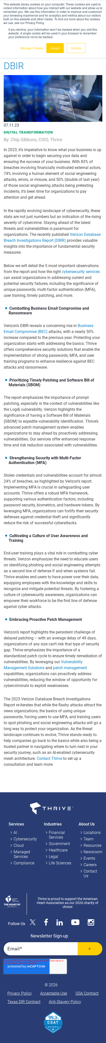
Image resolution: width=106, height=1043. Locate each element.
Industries (53, 824)
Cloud (19, 845)
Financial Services (57, 835)
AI (15, 832)
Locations (92, 832)
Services (16, 824)
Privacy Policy (19, 993)
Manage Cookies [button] (31, 48)
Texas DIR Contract (23, 1001)
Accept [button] (55, 48)
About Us (87, 824)
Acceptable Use (53, 993)
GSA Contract (87, 993)
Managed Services (22, 854)
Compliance (24, 863)
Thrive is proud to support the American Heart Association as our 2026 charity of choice (67, 903)
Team (88, 839)
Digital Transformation (28, 132)
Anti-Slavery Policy (65, 1001)
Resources (93, 845)
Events (89, 858)
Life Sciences (60, 863)
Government (59, 843)
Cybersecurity (25, 839)
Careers (90, 864)
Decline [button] (76, 48)
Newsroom (93, 852)
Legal (53, 856)
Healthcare (58, 850)
